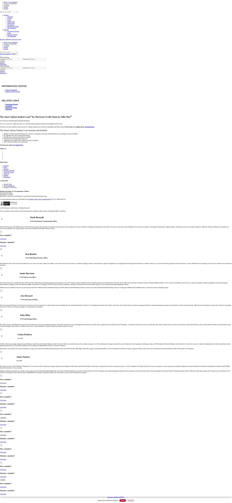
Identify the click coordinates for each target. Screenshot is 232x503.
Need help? (3, 64)
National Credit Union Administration (39, 199)
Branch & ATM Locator (12, 91)
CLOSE (3, 480)
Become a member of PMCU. (116, 497)
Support (6, 8)
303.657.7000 (8, 184)
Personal (6, 15)
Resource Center (11, 107)
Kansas (123, 500)
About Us (8, 109)
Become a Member (5, 39)
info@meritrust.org (9, 186)
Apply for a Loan (16, 39)
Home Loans (11, 21)
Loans (9, 20)
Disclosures (7, 177)
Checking (10, 17)
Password (26, 59)
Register (2, 63)
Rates (5, 167)
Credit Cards (10, 23)
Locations (6, 5)
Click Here (3, 239)
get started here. (90, 127)
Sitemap (6, 175)
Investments (10, 25)
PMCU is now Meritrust (10, 2)
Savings (9, 18)
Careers (6, 7)
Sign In (2, 61)
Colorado (130, 500)
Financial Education (13, 26)
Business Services (12, 34)
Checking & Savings (13, 31)
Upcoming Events (11, 104)
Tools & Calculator (11, 90)
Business (6, 30)
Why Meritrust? (11, 28)
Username (3, 59)
